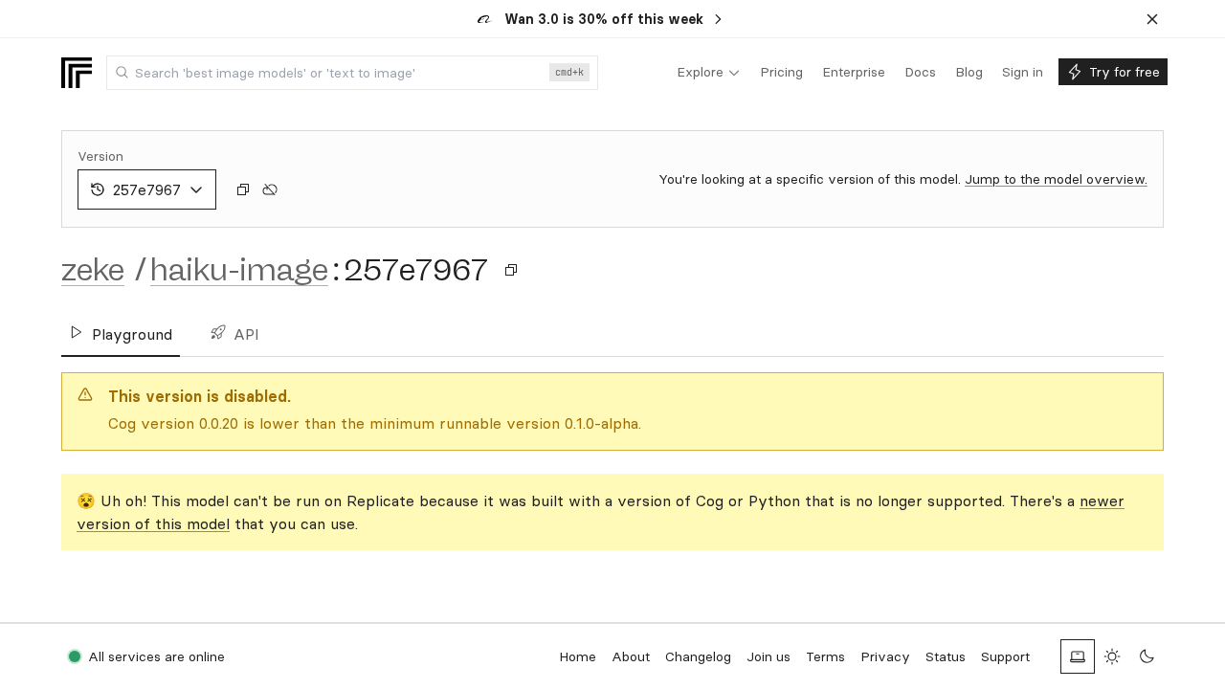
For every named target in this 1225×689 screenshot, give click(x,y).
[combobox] (352, 72)
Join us (768, 656)
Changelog (698, 656)
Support (1005, 656)
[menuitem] (709, 73)
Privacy (885, 656)
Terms (825, 656)
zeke (92, 270)
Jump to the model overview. (1056, 179)
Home (577, 656)
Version (100, 156)
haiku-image (239, 270)
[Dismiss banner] (1152, 19)
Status (945, 656)
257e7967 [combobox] (147, 189)
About (631, 656)
